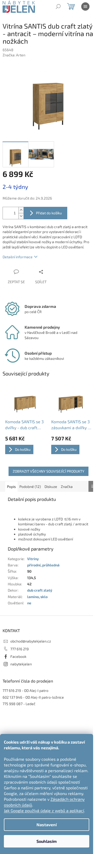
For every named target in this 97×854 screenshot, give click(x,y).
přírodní (34, 565)
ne (29, 603)
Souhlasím (46, 841)
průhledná (50, 565)
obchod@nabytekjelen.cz (30, 641)
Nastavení (46, 824)
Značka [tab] (67, 486)
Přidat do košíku (49, 213)
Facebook (18, 656)
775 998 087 (13, 703)
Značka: (14, 55)
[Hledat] (58, 6)
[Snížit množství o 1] (21, 216)
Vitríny (33, 559)
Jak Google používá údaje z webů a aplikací (44, 810)
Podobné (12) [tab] (30, 486)
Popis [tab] (11, 486)
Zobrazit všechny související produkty (48, 471)
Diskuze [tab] (50, 486)
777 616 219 (19, 649)
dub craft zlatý (39, 590)
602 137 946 (12, 697)
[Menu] (85, 6)
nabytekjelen (21, 664)
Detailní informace (18, 257)
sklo (44, 596)
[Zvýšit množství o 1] (21, 210)
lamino (33, 596)
